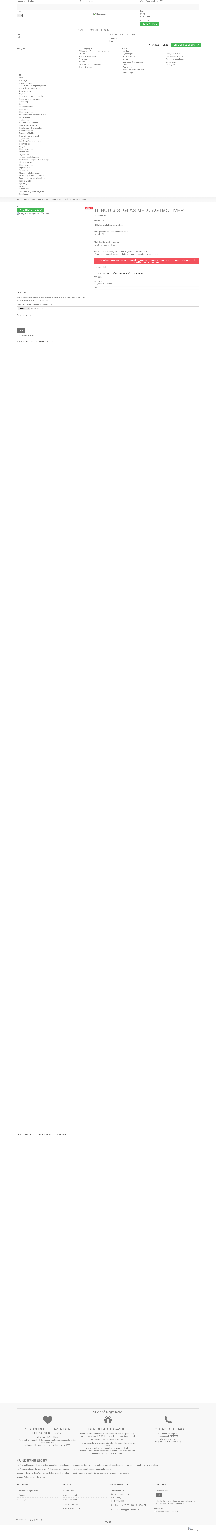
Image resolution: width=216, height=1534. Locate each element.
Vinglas (82, 62)
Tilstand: (97, 220)
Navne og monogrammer (133, 70)
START (108, 1522)
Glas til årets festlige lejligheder (32, 86)
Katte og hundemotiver (28, 123)
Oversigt (22, 1499)
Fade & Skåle (129, 56)
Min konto (68, 1485)
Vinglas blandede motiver (30, 157)
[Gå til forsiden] (18, 199)
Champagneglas (85, 48)
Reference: (98, 216)
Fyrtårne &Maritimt (27, 133)
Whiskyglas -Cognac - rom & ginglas (94, 51)
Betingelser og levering (28, 1491)
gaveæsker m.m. (26, 83)
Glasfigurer (23, 189)
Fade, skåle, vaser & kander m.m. (33, 178)
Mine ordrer (69, 1491)
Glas (21, 104)
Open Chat (158, 1509)
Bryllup (126, 64)
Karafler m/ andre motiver (30, 141)
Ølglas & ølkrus (85, 67)
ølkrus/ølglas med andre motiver (33, 175)
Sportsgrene (24, 194)
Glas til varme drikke (87, 56)
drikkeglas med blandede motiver (33, 115)
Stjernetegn (128, 72)
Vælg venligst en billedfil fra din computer (34, 304)
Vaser (125, 59)
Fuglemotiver (24, 152)
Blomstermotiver (26, 112)
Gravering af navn (24, 315)
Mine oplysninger (72, 1504)
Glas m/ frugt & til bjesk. (29, 136)
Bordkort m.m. (129, 67)
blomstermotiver (26, 131)
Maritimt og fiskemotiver (29, 173)
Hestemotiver (24, 117)
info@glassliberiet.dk (130, 1509)
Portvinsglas (84, 59)
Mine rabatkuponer (73, 1508)
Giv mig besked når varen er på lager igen (119, 273)
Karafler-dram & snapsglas (90, 64)
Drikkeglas (83, 54)
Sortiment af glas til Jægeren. (31, 191)
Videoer (22, 1495)
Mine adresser (71, 1499)
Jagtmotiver (24, 120)
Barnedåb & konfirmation (133, 62)
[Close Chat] (155, 1514)
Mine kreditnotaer (72, 1495)
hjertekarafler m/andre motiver (32, 96)
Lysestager (127, 54)
